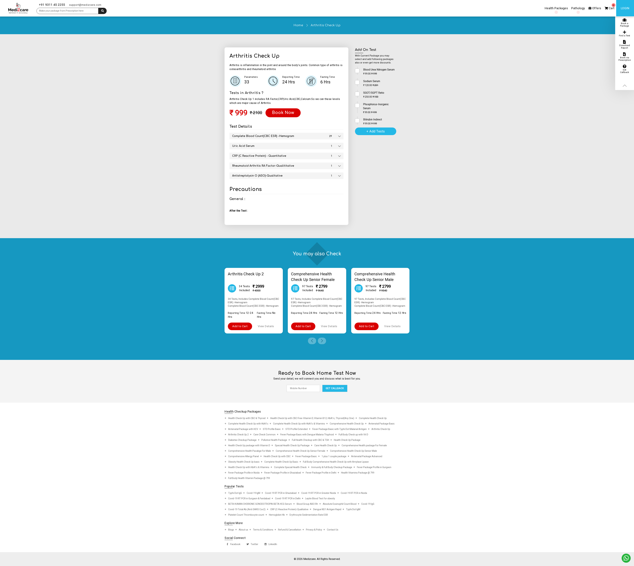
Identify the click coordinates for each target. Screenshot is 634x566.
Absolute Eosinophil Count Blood (339, 504)
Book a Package (624, 24)
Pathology (578, 8)
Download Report (624, 46)
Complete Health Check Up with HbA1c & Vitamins (299, 423)
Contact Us (332, 529)
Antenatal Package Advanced (366, 456)
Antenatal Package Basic (382, 423)
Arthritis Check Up (325, 25)
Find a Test (624, 35)
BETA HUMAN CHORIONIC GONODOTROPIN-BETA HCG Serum (260, 504)
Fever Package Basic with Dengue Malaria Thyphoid (307, 434)
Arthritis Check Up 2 (238, 434)
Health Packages (556, 8)
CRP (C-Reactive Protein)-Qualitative (289, 509)
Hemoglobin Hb (277, 514)
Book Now (283, 112)
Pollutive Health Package (274, 440)
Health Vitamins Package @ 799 (357, 472)
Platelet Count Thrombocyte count (246, 514)
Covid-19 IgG (367, 504)
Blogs (231, 529)
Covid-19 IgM (253, 493)
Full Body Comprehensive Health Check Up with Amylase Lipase (336, 461)
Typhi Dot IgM (353, 509)
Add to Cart (240, 326)
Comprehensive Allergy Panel (243, 456)
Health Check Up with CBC (277, 456)
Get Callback (624, 71)
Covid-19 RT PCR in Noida (354, 493)
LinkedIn (272, 544)
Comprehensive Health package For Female (364, 445)
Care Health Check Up (325, 445)
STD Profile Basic (272, 429)
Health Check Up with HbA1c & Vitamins (248, 467)
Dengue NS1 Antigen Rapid (327, 509)
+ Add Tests (375, 131)
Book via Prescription (624, 58)
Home (298, 25)
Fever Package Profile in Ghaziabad (282, 472)
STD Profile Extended (296, 429)
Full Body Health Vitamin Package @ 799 (249, 478)
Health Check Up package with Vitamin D (249, 445)
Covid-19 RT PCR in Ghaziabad (281, 493)
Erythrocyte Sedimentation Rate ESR (309, 514)
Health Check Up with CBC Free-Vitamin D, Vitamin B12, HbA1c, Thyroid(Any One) (312, 418)
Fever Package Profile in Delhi (321, 472)
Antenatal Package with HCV (243, 429)
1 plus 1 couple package (334, 456)
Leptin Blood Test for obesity (320, 498)
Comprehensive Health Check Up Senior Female (300, 451)
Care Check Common (264, 434)
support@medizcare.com (85, 4)
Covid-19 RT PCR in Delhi (287, 498)
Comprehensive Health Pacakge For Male (249, 451)
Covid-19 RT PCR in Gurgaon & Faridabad (249, 498)
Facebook (235, 544)
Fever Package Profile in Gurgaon (374, 467)
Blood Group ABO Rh (307, 504)
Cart (611, 7)
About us (243, 529)
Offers (596, 8)
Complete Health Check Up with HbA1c (248, 423)
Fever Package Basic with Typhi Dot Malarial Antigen (339, 429)
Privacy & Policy (314, 529)
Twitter (254, 544)
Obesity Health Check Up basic (244, 461)
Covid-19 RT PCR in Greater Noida (318, 493)
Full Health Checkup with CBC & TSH (310, 440)
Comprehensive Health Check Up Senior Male (353, 451)
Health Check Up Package (347, 440)
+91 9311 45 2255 (52, 4)
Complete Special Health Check (290, 467)
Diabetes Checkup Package (242, 440)
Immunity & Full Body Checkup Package (331, 467)
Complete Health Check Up (373, 418)
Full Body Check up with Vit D (353, 434)
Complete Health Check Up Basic (281, 461)
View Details (266, 326)
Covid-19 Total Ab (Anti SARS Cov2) (246, 509)
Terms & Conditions (263, 529)
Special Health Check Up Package (292, 445)
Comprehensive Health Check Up (347, 423)
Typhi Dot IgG (235, 493)
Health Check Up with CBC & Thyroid (246, 418)
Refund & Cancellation (289, 529)
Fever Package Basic (306, 456)
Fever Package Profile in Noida (244, 472)
